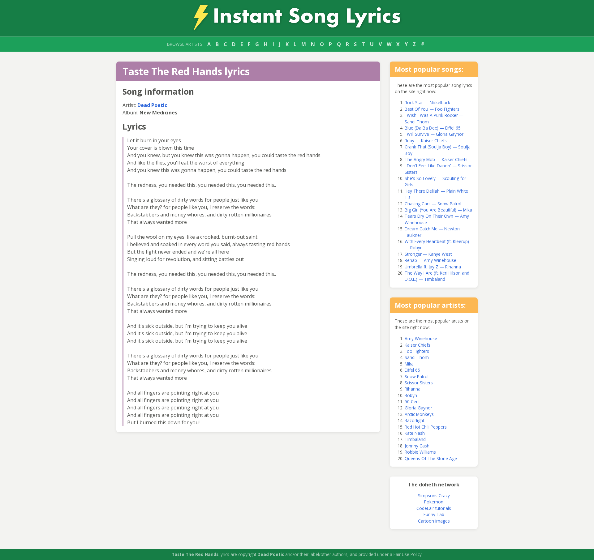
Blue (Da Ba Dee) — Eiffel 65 (433, 128)
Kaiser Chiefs (417, 345)
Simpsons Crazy (434, 495)
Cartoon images (434, 521)
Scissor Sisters (419, 383)
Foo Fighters (417, 351)
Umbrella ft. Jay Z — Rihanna (433, 267)
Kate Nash (415, 433)
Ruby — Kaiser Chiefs (426, 140)
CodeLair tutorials (433, 508)
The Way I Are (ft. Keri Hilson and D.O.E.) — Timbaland (437, 276)
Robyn (411, 395)
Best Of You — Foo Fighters (432, 109)
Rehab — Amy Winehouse (430, 260)
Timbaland (415, 439)
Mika (409, 364)
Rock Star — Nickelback (427, 102)
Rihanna (412, 389)
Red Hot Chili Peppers (426, 427)
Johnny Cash (417, 446)
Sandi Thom (417, 357)
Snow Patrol (416, 376)
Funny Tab (434, 514)
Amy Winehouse (421, 338)
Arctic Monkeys (419, 414)
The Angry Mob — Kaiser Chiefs (436, 159)
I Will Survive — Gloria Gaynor (434, 134)
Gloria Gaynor (418, 408)
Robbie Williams (420, 452)
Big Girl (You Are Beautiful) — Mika (438, 210)
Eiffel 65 (412, 370)
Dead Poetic (152, 105)
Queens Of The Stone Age (431, 458)
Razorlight (414, 420)
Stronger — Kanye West (428, 254)
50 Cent (412, 401)
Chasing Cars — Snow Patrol (433, 204)
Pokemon (433, 502)
